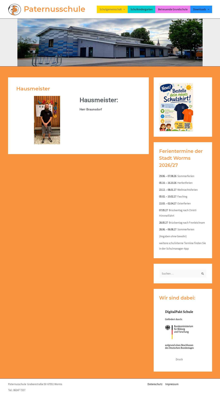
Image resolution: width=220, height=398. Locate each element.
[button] (123, 9)
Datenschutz (155, 384)
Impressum (171, 384)
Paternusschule (54, 9)
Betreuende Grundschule (173, 9)
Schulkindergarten (141, 9)
